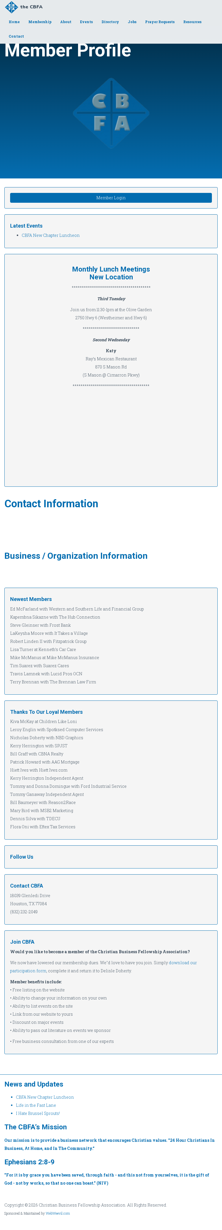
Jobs (132, 21)
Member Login (111, 197)
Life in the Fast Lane (36, 1105)
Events (86, 21)
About (65, 21)
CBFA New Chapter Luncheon (51, 235)
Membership (39, 21)
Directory (110, 21)
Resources (192, 21)
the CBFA (31, 7)
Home (14, 21)
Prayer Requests (160, 21)
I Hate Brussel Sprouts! (38, 1113)
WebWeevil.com (58, 1213)
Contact (16, 36)
